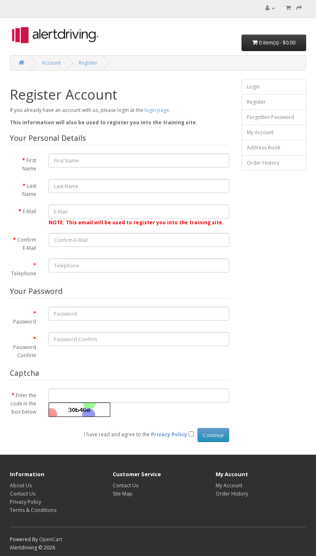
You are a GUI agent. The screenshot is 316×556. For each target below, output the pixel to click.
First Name (29, 164)
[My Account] (270, 8)
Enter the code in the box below (23, 403)
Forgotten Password (270, 117)
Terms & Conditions (33, 510)
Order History (263, 162)
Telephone (23, 273)
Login (253, 86)
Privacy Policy (25, 501)
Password (24, 321)
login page (156, 110)
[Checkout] (299, 8)
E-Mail (29, 211)
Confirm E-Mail (26, 243)
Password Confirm (24, 351)
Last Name (29, 190)
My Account (260, 132)
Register (88, 62)
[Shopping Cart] (288, 8)
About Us (21, 485)
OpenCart (50, 539)
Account (51, 62)
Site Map (122, 493)
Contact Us (22, 493)
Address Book (263, 147)
